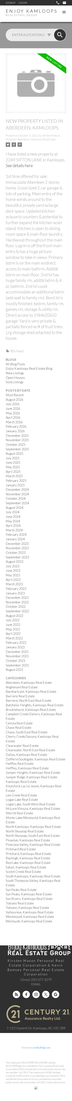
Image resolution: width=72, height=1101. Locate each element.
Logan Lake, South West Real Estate (30, 804)
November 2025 (17, 440)
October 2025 (15, 444)
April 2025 (13, 472)
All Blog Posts (15, 364)
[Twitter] (45, 994)
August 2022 (14, 616)
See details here (19, 165)
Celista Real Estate (19, 723)
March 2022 (14, 638)
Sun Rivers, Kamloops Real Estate (29, 899)
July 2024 (12, 512)
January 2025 (15, 485)
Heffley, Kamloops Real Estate (27, 768)
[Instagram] (36, 994)
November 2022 (17, 602)
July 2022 (12, 620)
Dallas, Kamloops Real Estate (26, 755)
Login (23, 2)
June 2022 (13, 625)
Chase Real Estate (18, 727)
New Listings (15, 373)
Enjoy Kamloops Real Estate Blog (29, 368)
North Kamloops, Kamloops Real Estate (33, 827)
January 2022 (15, 647)
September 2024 (17, 503)
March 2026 (14, 422)
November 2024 (17, 494)
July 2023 (12, 566)
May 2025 (13, 467)
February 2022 (16, 642)
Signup (10, 2)
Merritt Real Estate (19, 813)
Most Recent (15, 395)
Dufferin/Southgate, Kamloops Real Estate (35, 759)
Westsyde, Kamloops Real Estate (29, 921)
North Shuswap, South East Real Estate (33, 836)
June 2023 (13, 570)
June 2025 (13, 462)
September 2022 (17, 611)
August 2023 (14, 561)
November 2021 (17, 656)
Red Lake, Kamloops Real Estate (28, 863)
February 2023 (16, 589)
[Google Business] (55, 994)
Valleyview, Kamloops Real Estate (30, 912)
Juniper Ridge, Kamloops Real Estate (31, 777)
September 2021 (17, 665)
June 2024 (13, 517)
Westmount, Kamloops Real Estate (30, 917)
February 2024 (16, 534)
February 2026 (16, 426)
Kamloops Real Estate (21, 782)
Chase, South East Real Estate (26, 732)
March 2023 (14, 584)
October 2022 (15, 606)
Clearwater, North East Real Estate (30, 750)
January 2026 (15, 431)
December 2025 (17, 436)
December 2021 (17, 652)
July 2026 (12, 404)
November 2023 (17, 548)
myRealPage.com (41, 1047)
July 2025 (12, 458)
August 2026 (14, 399)
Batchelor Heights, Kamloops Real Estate (35, 705)
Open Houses (15, 378)
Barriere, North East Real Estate (28, 700)
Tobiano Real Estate (20, 903)
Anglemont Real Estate (22, 687)
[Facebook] (26, 994)
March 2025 (14, 476)
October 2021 (15, 661)
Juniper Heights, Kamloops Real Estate (33, 772)
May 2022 (13, 629)
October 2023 (15, 553)
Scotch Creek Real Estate (23, 872)
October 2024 (15, 498)
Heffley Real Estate (20, 764)
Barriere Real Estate (20, 696)
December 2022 (17, 597)
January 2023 (15, 593)
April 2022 (13, 634)
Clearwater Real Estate (22, 746)
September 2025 (17, 449)
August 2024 (14, 508)
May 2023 (13, 575)
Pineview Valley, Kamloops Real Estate (33, 845)
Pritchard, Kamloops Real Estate (28, 854)
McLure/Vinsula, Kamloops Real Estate (33, 808)
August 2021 (14, 670)
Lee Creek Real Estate (21, 795)
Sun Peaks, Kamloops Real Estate (29, 894)
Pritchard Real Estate (21, 849)
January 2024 (15, 539)
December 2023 (17, 544)
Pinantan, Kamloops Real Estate (28, 840)
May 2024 (13, 521)
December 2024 (17, 489)
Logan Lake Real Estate (22, 800)
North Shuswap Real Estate (25, 831)
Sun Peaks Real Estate (21, 890)
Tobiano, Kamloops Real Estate (27, 908)
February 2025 (16, 480)
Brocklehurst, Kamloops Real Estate (31, 710)
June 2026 (13, 408)
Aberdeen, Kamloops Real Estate (36, 139)
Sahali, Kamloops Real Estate (26, 867)
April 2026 (13, 417)
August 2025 (14, 453)
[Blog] (16, 994)
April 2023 (13, 580)
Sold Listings (14, 382)
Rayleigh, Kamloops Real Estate (28, 858)
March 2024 (14, 530)
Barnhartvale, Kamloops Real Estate (31, 691)
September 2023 (17, 557)
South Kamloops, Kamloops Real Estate (33, 876)
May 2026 (13, 413)
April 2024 (13, 525)
